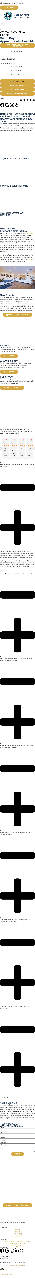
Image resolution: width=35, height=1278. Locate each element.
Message (3, 1142)
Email (2, 1137)
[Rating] (34, 100)
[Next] (33, 448)
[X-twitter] (21, 1250)
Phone (2, 1133)
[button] (2, 24)
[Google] (7, 105)
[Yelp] (17, 105)
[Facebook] (2, 105)
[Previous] (1, 448)
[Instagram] (12, 105)
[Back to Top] (2, 1269)
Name (2, 1128)
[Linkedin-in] (17, 1250)
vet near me (29, 233)
